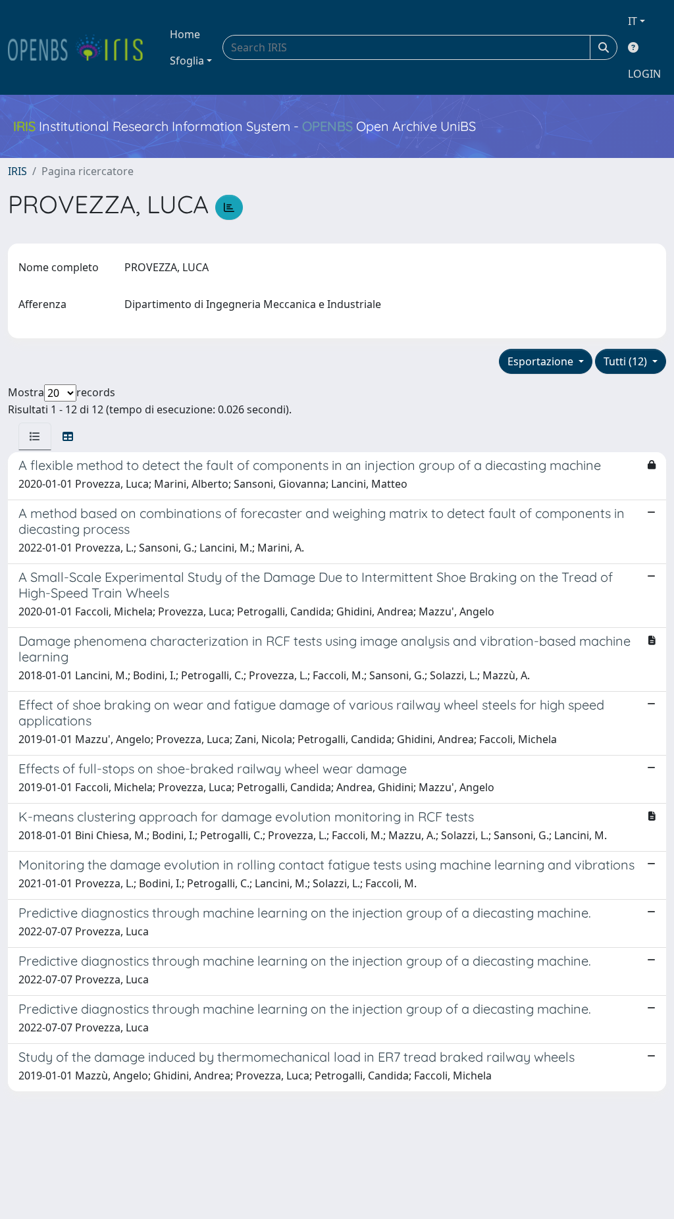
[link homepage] (81, 47)
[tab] (34, 436)
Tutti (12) (627, 361)
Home (185, 34)
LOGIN (644, 73)
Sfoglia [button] (187, 60)
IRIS (17, 171)
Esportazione (541, 361)
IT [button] (632, 21)
